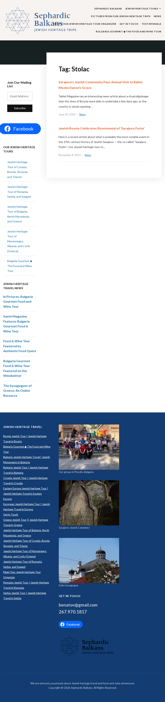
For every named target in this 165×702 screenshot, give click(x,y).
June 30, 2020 (67, 114)
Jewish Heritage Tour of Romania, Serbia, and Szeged (19, 191)
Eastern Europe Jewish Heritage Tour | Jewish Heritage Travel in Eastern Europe (25, 494)
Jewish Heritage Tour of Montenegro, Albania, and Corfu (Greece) (18, 241)
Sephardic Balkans (108, 8)
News (157, 16)
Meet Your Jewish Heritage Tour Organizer (84, 23)
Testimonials (151, 23)
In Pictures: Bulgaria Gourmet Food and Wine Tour (18, 301)
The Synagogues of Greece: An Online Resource (17, 390)
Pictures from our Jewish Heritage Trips (121, 16)
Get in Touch (129, 23)
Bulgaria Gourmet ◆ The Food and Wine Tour (128, 31)
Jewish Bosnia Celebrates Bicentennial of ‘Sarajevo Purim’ (102, 128)
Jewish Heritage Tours (141, 8)
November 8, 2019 (70, 155)
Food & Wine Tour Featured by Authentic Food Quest (19, 346)
